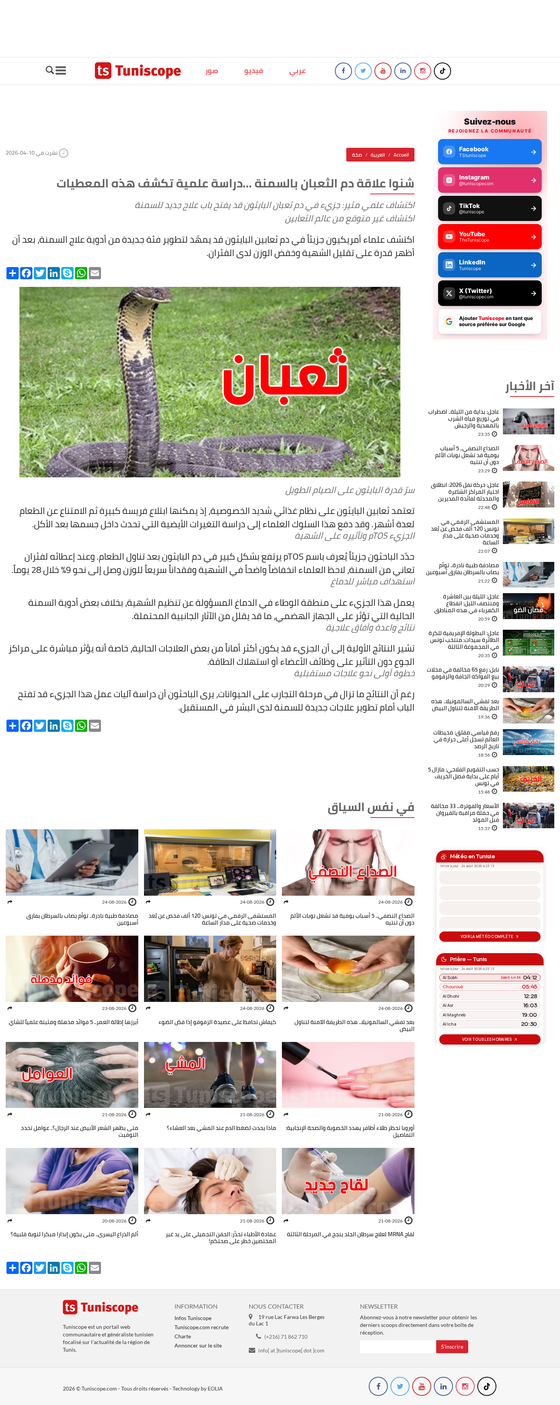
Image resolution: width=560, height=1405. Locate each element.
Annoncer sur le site (198, 1345)
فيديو (253, 70)
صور (211, 70)
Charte (182, 1336)
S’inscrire (452, 1346)
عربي (297, 70)
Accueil (401, 154)
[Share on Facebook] (286, 902)
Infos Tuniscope (192, 1318)
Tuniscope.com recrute (201, 1327)
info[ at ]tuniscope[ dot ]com (291, 1350)
